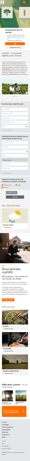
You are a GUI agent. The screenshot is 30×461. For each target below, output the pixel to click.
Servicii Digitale (6, 429)
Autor (3, 443)
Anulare (15, 197)
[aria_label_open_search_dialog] (21, 2)
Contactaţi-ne (6, 434)
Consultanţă (5, 424)
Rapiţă (19, 185)
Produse (4, 422)
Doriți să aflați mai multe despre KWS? (11, 411)
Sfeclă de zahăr (7, 185)
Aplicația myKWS (8, 299)
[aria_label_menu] (28, 2)
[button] (7, 397)
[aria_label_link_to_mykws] (24, 2)
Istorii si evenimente (7, 427)
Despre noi (5, 432)
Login (15, 43)
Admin (4, 437)
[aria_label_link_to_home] (2, 2)
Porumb (6, 187)
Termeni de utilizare (6, 448)
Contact (4, 441)
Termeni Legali (5, 446)
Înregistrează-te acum (15, 47)
